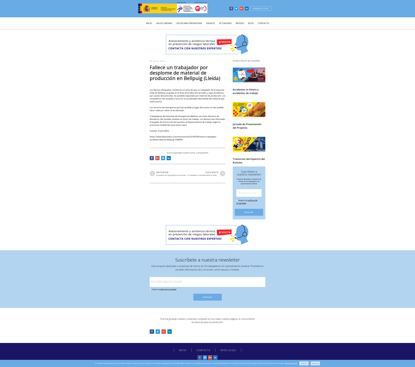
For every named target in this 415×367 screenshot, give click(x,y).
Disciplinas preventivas (189, 23)
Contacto (263, 23)
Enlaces (210, 23)
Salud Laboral (164, 23)
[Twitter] (236, 8)
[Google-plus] (241, 8)
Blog (251, 23)
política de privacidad (167, 289)
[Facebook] (231, 8)
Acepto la (164, 289)
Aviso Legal (228, 350)
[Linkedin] (247, 8)
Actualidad (225, 23)
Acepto (304, 363)
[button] (260, 8)
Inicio (149, 23)
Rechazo (315, 363)
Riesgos (240, 23)
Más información (291, 363)
